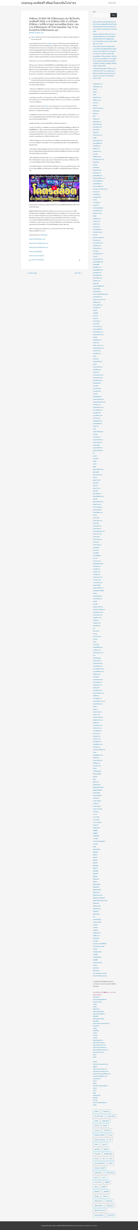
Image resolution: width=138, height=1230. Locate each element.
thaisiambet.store (98, 679)
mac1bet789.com (98, 380)
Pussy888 (96, 553)
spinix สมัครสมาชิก (99, 1163)
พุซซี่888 (95, 833)
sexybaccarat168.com (99, 609)
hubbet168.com (97, 297)
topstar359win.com (98, 693)
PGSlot (95, 477)
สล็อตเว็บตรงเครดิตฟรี (99, 898)
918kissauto (44, 235)
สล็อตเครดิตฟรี (97, 890)
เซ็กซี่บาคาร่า (96, 935)
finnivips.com (96, 240)
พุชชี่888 (95, 830)
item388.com (96, 307)
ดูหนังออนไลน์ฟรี (97, 790)
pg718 (94, 464)
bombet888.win (97, 183)
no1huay (95, 434)
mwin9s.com (96, 418)
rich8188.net (96, 569)
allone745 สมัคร (98, 1116)
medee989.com (97, 396)
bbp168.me (96, 162)
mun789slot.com (97, 415)
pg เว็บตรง (96, 458)
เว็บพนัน (95, 949)
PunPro (95, 515)
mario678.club (97, 388)
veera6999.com (97, 731)
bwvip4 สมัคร (111, 1116)
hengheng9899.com (98, 286)
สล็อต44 (95, 857)
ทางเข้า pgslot (97, 806)
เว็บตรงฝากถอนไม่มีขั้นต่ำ (99, 943)
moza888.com (97, 413)
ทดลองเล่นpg (96, 792)
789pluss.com (97, 100)
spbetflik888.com (98, 647)
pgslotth (95, 499)
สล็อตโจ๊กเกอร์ (96, 908)
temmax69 (96, 677)
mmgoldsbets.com (98, 407)
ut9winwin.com (97, 728)
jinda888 (95, 313)
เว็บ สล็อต (95, 941)
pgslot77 (95, 485)
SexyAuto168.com (98, 607)
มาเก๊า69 (95, 844)
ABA (94, 116)
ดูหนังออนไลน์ (96, 784)
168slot (95, 89)
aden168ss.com (97, 127)
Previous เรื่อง (32, 273)
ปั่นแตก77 (95, 825)
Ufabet (95, 706)
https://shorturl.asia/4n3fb (36, 255)
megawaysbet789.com (99, 402)
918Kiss (95, 105)
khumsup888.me (97, 329)
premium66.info (97, 510)
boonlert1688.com (98, 186)
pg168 (94, 461)
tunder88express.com (99, 701)
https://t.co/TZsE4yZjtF (37, 260)
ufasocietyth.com (98, 720)
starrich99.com (97, 660)
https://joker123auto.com (100, 1069)
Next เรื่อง (78, 273)
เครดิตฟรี (95, 930)
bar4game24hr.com (98, 159)
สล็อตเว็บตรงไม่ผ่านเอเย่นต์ (100, 900)
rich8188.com (97, 566)
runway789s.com (98, 582)
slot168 (95, 639)
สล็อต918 (31, 32)
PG (94, 453)
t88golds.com (97, 674)
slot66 (94, 1006)
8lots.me (95, 102)
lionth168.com (97, 353)
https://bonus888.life (99, 1014)
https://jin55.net (97, 1002)
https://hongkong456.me (100, 1102)
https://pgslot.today (98, 1018)
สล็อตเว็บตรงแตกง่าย (99, 1210)
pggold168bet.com (98, 469)
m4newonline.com (98, 375)
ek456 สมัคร (105, 1121)
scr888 (95, 601)
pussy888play (97, 555)
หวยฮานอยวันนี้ (97, 922)
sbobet (95, 593)
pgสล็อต (106, 1149)
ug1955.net (96, 722)
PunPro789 (96, 536)
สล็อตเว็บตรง (96, 892)
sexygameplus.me (98, 612)
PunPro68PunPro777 (99, 531)
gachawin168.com (98, 259)
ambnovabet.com (98, 140)
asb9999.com (97, 146)
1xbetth (95, 1033)
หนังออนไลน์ (96, 914)
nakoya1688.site (97, 423)
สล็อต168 (95, 852)
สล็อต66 (95, 863)
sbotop (96, 1158)
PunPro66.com (97, 526)
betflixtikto (96, 167)
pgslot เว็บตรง (97, 480)
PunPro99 (96, 542)
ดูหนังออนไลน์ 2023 (98, 787)
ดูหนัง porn (96, 782)
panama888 (96, 445)
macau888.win (97, 383)
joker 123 (95, 315)
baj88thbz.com (97, 156)
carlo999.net (96, 194)
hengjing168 (96, 288)
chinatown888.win (98, 208)
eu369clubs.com (97, 232)
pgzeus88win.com (98, 501)
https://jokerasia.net (98, 1052)
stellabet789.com (98, 663)
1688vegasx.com (97, 86)
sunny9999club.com (98, 669)
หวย (94, 917)
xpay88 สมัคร (98, 1172)
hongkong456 (97, 291)
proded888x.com (98, 512)
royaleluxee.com (97, 577)
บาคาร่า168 (96, 817)
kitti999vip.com (97, 340)
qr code (95, 558)
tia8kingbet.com (97, 685)
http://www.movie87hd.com (100, 1071)
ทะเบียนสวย (96, 798)
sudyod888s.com (98, 666)
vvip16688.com (97, 741)
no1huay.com (96, 437)
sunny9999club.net (98, 671)
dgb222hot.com (97, 213)
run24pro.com (97, 580)
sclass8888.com (97, 598)
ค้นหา (94, 12)
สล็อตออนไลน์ (96, 884)
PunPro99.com (97, 545)
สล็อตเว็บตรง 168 (97, 895)
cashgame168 (97, 197)
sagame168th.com (98, 588)
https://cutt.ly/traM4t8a (35, 251)
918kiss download (98, 108)
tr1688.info (96, 695)
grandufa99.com (97, 278)
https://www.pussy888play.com (102, 1074)
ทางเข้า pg (96, 803)
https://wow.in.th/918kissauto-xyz (38, 247)
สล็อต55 (95, 860)
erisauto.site (96, 227)
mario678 (95, 386)
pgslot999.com (97, 493)
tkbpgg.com (96, 687)
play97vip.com (97, 504)
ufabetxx (95, 709)
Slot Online (96, 631)
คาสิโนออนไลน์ (97, 771)
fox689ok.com (97, 245)
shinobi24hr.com (97, 615)
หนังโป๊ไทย (96, 1030)
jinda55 (95, 310)
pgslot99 (95, 491)
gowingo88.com (97, 275)
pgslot (94, 1054)
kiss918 (95, 337)
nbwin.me (95, 426)
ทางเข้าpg (95, 811)
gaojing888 (96, 264)
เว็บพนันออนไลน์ (97, 952)
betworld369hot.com (99, 178)
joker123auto (96, 321)
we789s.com (96, 747)
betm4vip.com (97, 173)
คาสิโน (95, 768)
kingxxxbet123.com (98, 334)
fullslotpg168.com (98, 253)
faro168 (95, 235)
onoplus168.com (97, 442)
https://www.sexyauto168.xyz (101, 1023)
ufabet (111, 1163)
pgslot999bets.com (98, 496)
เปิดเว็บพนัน (96, 938)
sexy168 (95, 604)
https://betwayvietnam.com (100, 1050)
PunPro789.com (97, 539)
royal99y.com (96, 574)
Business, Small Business (100, 189)
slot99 (94, 1004)
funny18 (95, 256)
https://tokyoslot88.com (99, 1047)
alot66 (94, 138)
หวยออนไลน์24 (97, 919)
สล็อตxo (95, 881)
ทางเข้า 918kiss (97, 801)
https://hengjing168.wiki (99, 999)
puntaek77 (96, 550)
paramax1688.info (98, 450)
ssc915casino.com (98, 652)
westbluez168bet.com (99, 749)
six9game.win (97, 623)
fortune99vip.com (98, 243)
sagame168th (96, 585)
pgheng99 (96, 472)
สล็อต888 (95, 871)
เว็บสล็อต (95, 954)
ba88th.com (96, 148)
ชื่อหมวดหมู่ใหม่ (97, 774)
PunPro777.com (97, 534)
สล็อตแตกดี (96, 903)
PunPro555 (96, 518)
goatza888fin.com (98, 270)
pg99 (94, 466)
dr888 (94, 216)
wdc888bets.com (98, 744)
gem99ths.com (97, 267)
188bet (95, 92)
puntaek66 (96, 547)
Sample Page (112, 3)
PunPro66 (96, 523)
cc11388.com (96, 202)
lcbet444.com (97, 350)
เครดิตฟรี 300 (96, 933)
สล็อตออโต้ (96, 887)
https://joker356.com (99, 1042)
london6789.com (97, 361)
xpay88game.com (98, 755)
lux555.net (96, 372)
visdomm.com (97, 739)
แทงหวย (95, 965)
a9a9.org (95, 113)
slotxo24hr (96, 644)
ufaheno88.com (97, 712)
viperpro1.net (96, 733)
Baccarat (95, 154)
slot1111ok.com (97, 636)
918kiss (33, 37)
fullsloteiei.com (97, 248)
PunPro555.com (97, 520)
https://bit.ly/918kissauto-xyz (37, 239)
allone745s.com (97, 135)
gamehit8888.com (98, 262)
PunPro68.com (97, 528)
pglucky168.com (97, 474)
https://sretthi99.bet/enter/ (100, 294)
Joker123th (96, 324)
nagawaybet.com (97, 421)
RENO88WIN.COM (98, 563)
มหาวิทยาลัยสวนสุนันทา (99, 841)
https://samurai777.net (99, 1045)
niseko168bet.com (98, 431)
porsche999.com (97, 507)
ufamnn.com (96, 714)
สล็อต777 (95, 868)
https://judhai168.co (98, 1011)
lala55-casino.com (98, 345)
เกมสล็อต (95, 927)
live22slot (95, 359)
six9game (95, 620)
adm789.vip (96, 129)
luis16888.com (97, 369)
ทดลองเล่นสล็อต (97, 795)
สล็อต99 (104, 1187)
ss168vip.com (97, 650)
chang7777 (96, 205)
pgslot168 (95, 483)
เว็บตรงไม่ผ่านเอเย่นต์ (98, 946)
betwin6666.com (97, 175)
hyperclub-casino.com (99, 299)
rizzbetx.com (96, 572)
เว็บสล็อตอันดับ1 (97, 957)
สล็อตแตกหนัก (97, 906)
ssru (94, 655)
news (94, 429)
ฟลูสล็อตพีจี (96, 836)
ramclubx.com (97, 561)
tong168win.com (97, 690)
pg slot (95, 456)
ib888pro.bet (96, 302)
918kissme (106, 1111)
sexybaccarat (96, 1078)
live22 (94, 356)
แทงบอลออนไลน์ (97, 962)
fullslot (95, 1088)
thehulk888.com (97, 682)
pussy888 (95, 1021)
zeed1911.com (97, 766)
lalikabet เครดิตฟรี (99, 1135)
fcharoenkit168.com (98, 237)
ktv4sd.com (96, 342)
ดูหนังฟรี (95, 1097)
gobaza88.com (97, 272)
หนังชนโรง (96, 911)
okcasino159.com (98, 439)
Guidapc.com (96, 280)
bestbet (95, 165)
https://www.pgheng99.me (100, 1085)
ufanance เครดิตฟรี (99, 1168)
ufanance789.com (98, 717)
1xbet (94, 94)
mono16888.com (97, 410)
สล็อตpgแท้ (96, 879)
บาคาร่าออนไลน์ (97, 822)
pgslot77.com (96, 488)
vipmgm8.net (96, 736)
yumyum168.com (97, 760)
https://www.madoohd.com (100, 1064)
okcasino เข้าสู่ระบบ (99, 1139)
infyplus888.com (97, 305)
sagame (95, 1066)
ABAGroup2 (96, 119)
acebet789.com (97, 124)
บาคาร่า (95, 814)
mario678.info (97, 391)
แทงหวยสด (96, 968)
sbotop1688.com (97, 596)
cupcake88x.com (97, 210)
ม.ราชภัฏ (95, 838)
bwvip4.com (96, 191)
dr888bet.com (97, 218)
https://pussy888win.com (100, 1076)
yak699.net (96, 758)
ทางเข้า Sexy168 (97, 809)
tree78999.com (97, 698)
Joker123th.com (97, 326)
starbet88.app (97, 658)
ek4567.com (96, 224)
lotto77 (95, 364)
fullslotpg (95, 251)
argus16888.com (97, 143)
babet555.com (97, 151)
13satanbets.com (98, 84)
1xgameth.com (97, 97)
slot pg (95, 633)
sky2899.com (96, 625)
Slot (94, 628)
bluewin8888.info (98, 181)
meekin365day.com (98, 399)
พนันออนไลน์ (96, 828)
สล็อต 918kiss (96, 849)
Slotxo (95, 642)
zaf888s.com (96, 763)
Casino (95, 200)
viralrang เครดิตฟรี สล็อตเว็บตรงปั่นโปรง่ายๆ (48, 3)
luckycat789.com (97, 367)
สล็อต (94, 846)
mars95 (95, 394)
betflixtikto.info (97, 170)
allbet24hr (96, 132)
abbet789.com (97, 121)
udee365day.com (98, 704)
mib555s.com (97, 404)
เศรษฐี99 (95, 960)
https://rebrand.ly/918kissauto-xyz (38, 243)
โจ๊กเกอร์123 (96, 970)
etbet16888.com (97, 229)
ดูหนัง (94, 779)
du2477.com (96, 221)
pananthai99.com (98, 447)
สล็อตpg (95, 876)
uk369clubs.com (97, 725)
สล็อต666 (95, 865)
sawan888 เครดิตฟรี (98, 590)
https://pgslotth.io (98, 1040)
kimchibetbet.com (98, 332)
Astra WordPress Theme (90, 1225)
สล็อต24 (95, 855)
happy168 (95, 283)
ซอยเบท (95, 776)
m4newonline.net (98, 377)
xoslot (94, 752)
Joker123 (95, 318)
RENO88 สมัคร (108, 1154)
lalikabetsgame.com (98, 348)
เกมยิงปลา (95, 925)
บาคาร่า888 (96, 819)
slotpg (94, 1028)
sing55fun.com (97, 617)
